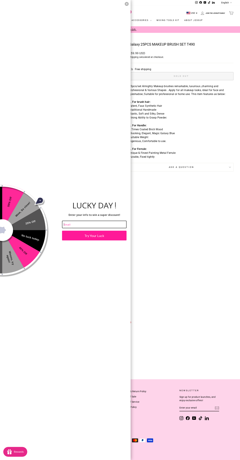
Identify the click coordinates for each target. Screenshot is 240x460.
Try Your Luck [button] (94, 235)
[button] (127, 4)
